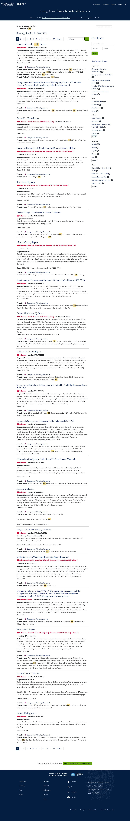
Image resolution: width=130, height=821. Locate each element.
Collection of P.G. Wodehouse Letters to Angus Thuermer (43, 557)
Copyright (82, 810)
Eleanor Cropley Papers (27, 242)
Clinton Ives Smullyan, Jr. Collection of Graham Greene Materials (46, 459)
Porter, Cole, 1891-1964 (100, 174)
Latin (93, 157)
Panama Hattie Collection (28, 674)
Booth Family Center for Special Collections (56, 18)
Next (59, 39)
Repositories (96, 4)
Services (46, 781)
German (94, 154)
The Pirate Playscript (26, 182)
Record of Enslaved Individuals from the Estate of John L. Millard (46, 148)
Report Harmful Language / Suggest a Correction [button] (77, 763)
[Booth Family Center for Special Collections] (57, 774)
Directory (22, 786)
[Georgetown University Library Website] (13, 4)
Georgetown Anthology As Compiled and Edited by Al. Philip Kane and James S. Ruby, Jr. (52, 386)
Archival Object (97, 101)
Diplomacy (95, 121)
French (94, 147)
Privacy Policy (73, 810)
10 (47, 39)
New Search (100, 27)
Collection (95, 104)
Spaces (46, 794)
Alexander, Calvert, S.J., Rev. (101, 180)
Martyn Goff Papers (26, 630)
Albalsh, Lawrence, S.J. (99, 177)
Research (46, 786)
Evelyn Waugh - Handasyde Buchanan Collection (39, 213)
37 (54, 39)
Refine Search (108, 27)
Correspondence (97, 130)
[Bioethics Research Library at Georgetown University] (77, 774)
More (93, 136)
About (45, 799)
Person (94, 111)
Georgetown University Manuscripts (38, 67)
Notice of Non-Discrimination (107, 810)
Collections (106, 4)
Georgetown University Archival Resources (65, 11)
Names (120, 4)
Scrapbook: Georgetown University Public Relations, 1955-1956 (45, 421)
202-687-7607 (93, 793)
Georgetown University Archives (37, 108)
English (94, 144)
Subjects (113, 4)
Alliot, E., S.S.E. (97, 183)
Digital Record (96, 108)
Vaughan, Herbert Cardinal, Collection (34, 530)
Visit (20, 790)
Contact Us (22, 781)
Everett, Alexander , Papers (31, 44)
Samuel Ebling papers (26, 713)
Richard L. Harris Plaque (28, 119)
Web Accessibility (92, 810)
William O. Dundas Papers (29, 352)
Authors (94, 133)
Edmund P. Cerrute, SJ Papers (30, 314)
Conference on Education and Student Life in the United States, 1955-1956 (51, 280)
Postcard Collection (25, 489)
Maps (21, 794)
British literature (97, 118)
